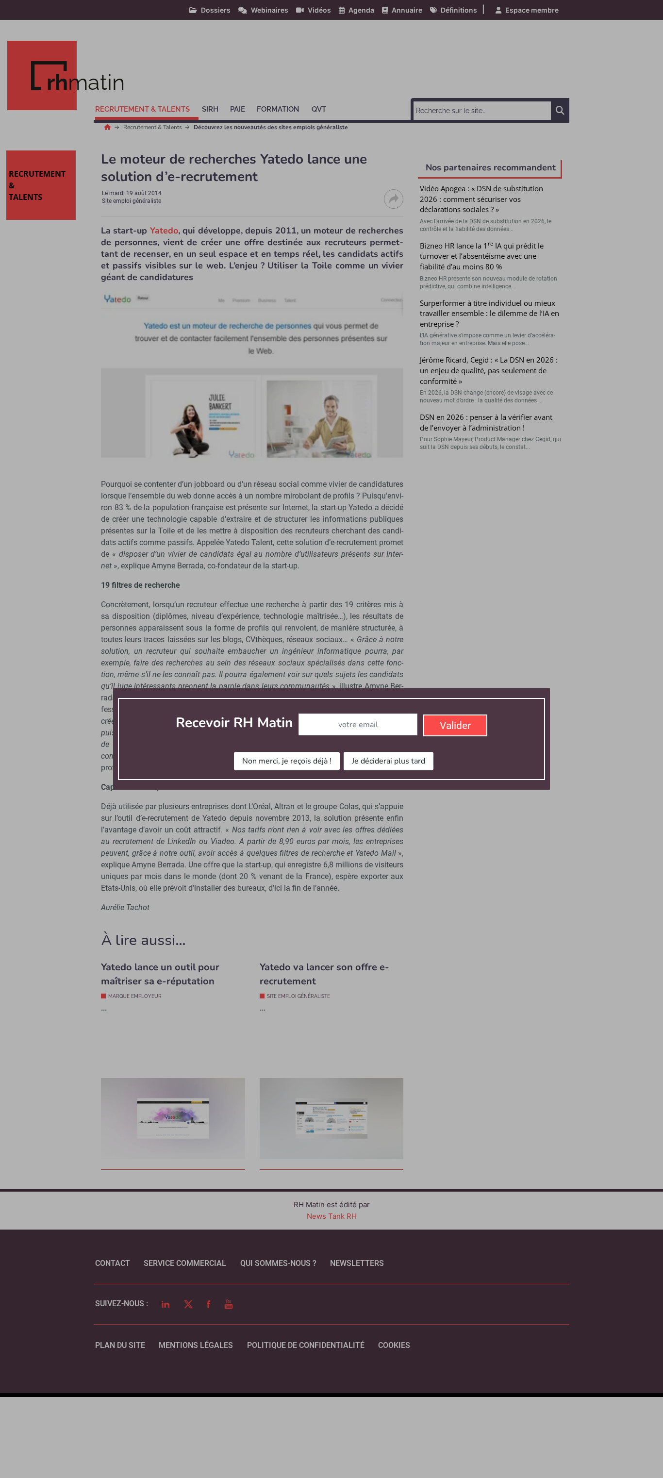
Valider (455, 725)
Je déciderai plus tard (388, 761)
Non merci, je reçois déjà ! (287, 761)
